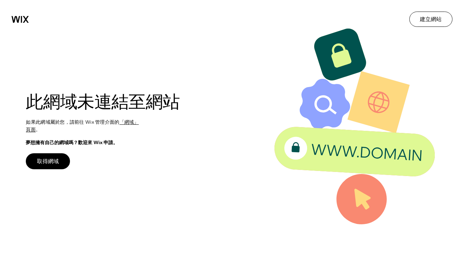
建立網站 (431, 19)
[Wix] (20, 19)
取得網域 (48, 161)
